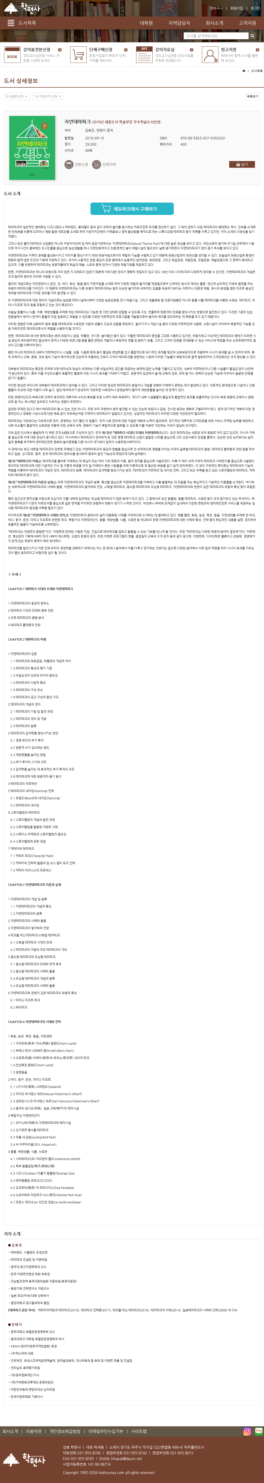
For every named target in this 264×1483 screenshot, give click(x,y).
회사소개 (214, 23)
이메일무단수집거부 (105, 1431)
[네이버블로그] (259, 1431)
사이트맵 (139, 1431)
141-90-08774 (99, 1464)
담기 (244, 164)
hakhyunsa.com (111, 1472)
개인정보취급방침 (65, 1431)
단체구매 (109, 164)
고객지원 (247, 23)
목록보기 (252, 96)
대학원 (146, 23)
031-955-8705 (82, 1458)
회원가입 (236, 8)
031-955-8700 (89, 1453)
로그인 (255, 8)
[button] (17, 96)
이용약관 (34, 1431)
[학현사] (22, 8)
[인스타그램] (247, 1431)
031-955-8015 (181, 1453)
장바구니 (216, 8)
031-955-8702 (135, 1453)
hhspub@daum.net (126, 1458)
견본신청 (81, 164)
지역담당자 (179, 23)
